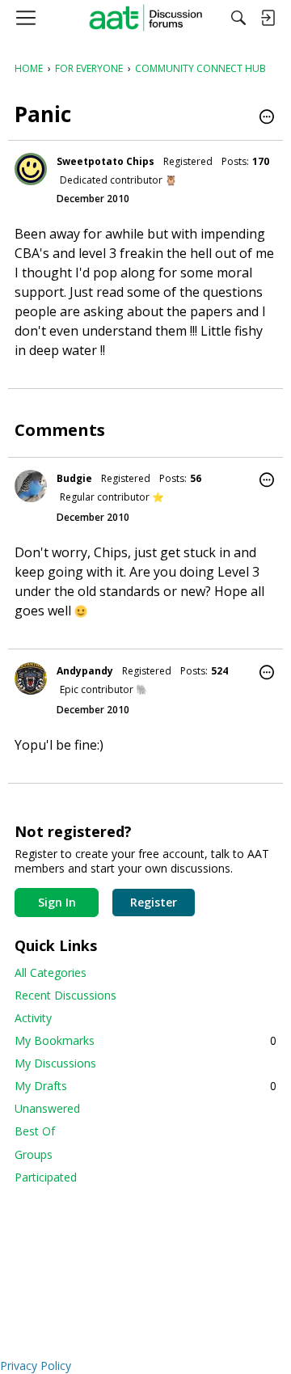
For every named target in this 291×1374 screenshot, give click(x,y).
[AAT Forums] (146, 18)
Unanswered (47, 1108)
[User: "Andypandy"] (31, 678)
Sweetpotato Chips (105, 161)
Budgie (74, 478)
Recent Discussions (65, 995)
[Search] (238, 18)
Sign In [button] (57, 902)
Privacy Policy (35, 1365)
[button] (266, 118)
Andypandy (85, 671)
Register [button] (153, 902)
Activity (33, 1017)
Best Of (35, 1131)
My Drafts (145, 1085)
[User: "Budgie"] (31, 486)
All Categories (50, 972)
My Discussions (55, 1063)
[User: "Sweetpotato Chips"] (31, 169)
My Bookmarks (145, 1040)
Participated (46, 1177)
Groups (34, 1154)
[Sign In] (267, 18)
